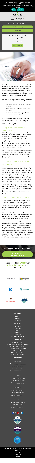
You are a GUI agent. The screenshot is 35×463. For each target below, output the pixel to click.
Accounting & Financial (17, 336)
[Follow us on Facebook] (13, 413)
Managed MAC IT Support (17, 346)
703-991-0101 (17, 42)
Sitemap (17, 456)
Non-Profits (17, 326)
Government (17, 328)
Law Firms (17, 330)
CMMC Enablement (17, 350)
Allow (13, 9)
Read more (21, 9)
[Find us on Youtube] (18, 413)
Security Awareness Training (17, 348)
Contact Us (17, 30)
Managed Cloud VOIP (17, 352)
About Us (17, 316)
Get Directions (17, 45)
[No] (33, 6)
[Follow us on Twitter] (15, 413)
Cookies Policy (17, 452)
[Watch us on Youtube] (21, 413)
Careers (17, 318)
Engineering (17, 334)
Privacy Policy (17, 454)
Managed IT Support (17, 342)
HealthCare (17, 332)
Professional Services (17, 354)
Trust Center (17, 320)
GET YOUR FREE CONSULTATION (17, 254)
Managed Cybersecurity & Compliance (17, 344)
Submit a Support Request (18, 27)
